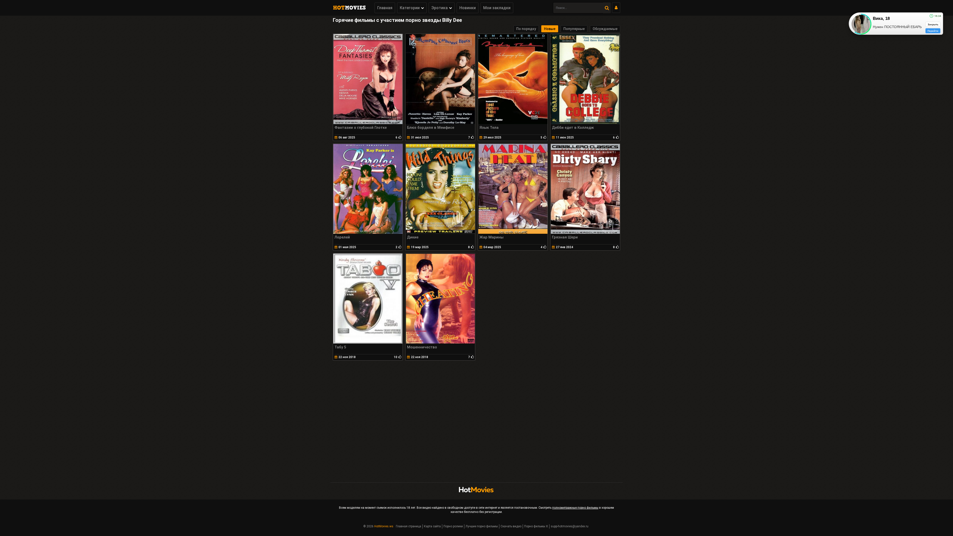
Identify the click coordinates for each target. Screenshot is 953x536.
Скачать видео (511, 526)
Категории (410, 7)
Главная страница (408, 526)
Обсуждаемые (605, 29)
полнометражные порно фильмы (575, 507)
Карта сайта (432, 526)
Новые (549, 29)
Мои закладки (497, 7)
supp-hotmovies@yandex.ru (569, 526)
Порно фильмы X (536, 526)
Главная (384, 7)
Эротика (439, 7)
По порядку (526, 29)
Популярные (574, 29)
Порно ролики (453, 526)
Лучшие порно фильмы (482, 526)
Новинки (467, 7)
